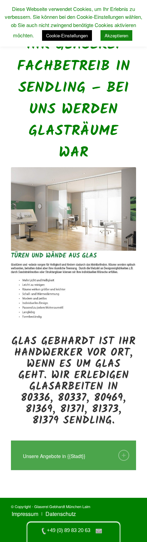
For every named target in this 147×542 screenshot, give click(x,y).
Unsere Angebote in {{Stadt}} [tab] (54, 456)
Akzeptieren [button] (116, 35)
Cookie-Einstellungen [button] (67, 35)
